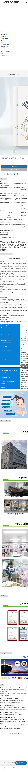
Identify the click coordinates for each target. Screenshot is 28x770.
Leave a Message (14, 757)
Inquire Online (14, 166)
